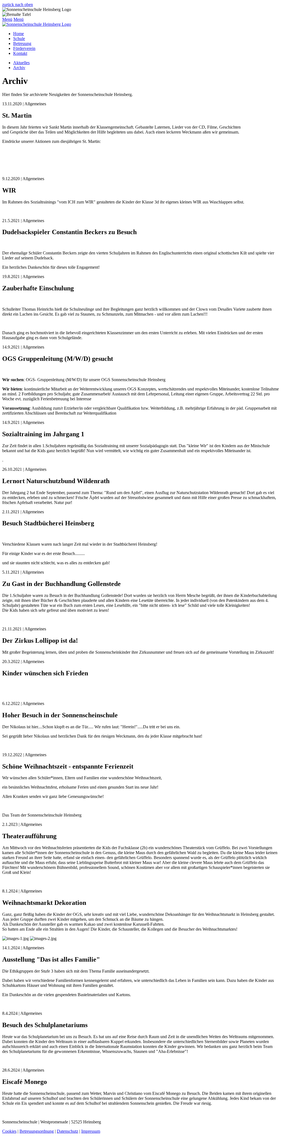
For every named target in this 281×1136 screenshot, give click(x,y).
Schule (19, 38)
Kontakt (20, 53)
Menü (7, 19)
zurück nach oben (17, 4)
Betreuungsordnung (36, 1131)
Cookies (9, 1131)
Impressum (90, 1131)
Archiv (19, 67)
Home (18, 33)
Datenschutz (67, 1131)
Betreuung (22, 43)
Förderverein (24, 48)
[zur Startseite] (36, 24)
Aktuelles (21, 62)
